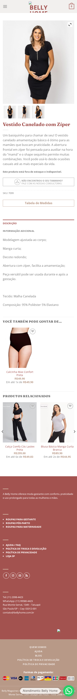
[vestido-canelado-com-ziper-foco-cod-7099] (10, 112)
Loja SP (10, 556)
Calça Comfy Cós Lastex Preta (19, 448)
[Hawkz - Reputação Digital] (65, 631)
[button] (68, 690)
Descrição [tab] (10, 223)
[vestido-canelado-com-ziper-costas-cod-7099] (24, 112)
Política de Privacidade (21, 552)
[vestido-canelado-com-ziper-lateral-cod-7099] (38, 112)
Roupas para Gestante (21, 519)
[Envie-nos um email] (20, 576)
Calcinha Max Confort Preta (19, 373)
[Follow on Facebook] (6, 576)
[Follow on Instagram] (13, 576)
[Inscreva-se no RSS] (27, 576)
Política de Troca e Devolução (26, 548)
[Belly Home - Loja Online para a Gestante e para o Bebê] (38, 7)
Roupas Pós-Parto (18, 523)
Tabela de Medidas (38, 203)
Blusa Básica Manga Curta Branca (57, 448)
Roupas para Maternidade (23, 526)
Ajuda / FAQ (13, 545)
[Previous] (2, 439)
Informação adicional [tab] (18, 231)
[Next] (74, 439)
